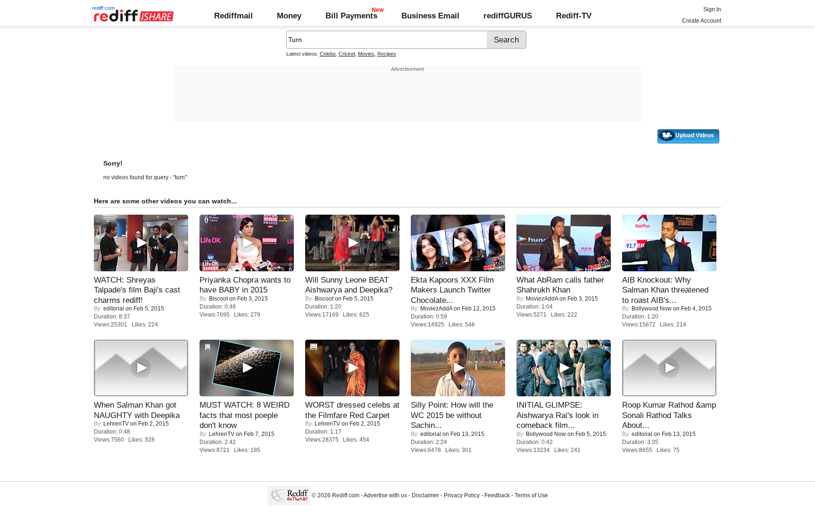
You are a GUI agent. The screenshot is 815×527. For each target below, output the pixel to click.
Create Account (701, 20)
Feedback (497, 495)
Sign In (712, 9)
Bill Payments (351, 15)
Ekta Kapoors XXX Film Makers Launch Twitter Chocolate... (452, 290)
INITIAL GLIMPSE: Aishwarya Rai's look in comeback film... (557, 415)
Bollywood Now (652, 308)
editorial (113, 308)
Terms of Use (531, 495)
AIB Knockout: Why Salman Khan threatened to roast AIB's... (665, 290)
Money (289, 15)
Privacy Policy (462, 495)
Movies (366, 54)
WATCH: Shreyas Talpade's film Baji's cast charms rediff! (137, 290)
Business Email (430, 15)
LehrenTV (116, 423)
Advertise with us (385, 495)
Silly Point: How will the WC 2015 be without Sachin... (452, 415)
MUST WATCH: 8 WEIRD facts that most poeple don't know (245, 415)
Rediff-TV (573, 15)
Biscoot (218, 298)
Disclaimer (425, 495)
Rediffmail (233, 15)
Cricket (347, 54)
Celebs (328, 54)
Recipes (386, 54)
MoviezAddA (436, 308)
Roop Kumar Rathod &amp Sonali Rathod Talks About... (669, 415)
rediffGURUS (507, 15)
